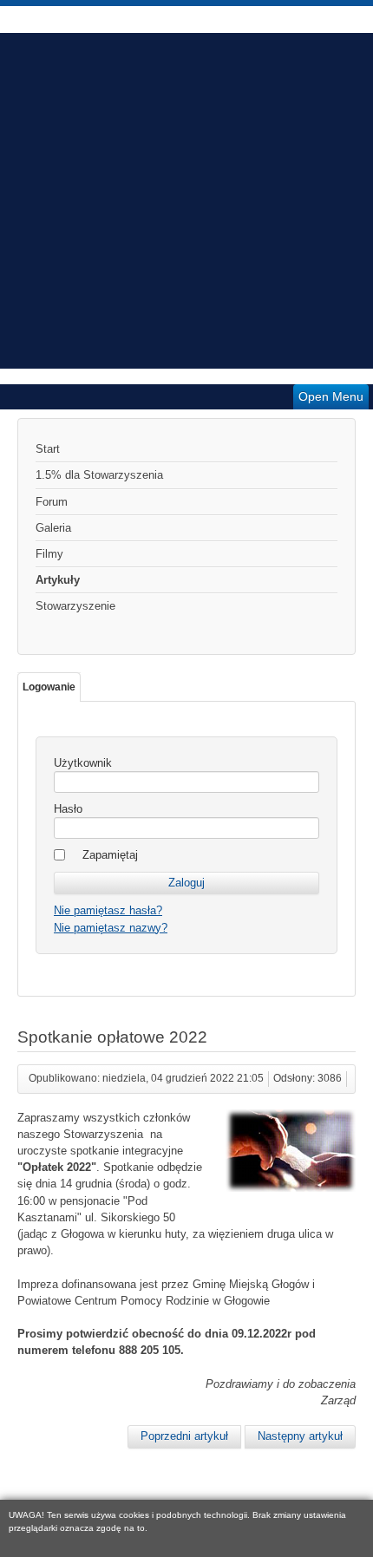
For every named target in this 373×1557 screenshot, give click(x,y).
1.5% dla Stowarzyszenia (99, 474)
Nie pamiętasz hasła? (108, 910)
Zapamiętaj (110, 854)
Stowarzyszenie (75, 605)
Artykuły (58, 579)
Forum (52, 501)
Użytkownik (83, 762)
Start (48, 448)
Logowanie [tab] (49, 687)
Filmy (49, 553)
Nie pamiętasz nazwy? (110, 927)
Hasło (68, 808)
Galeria (53, 527)
